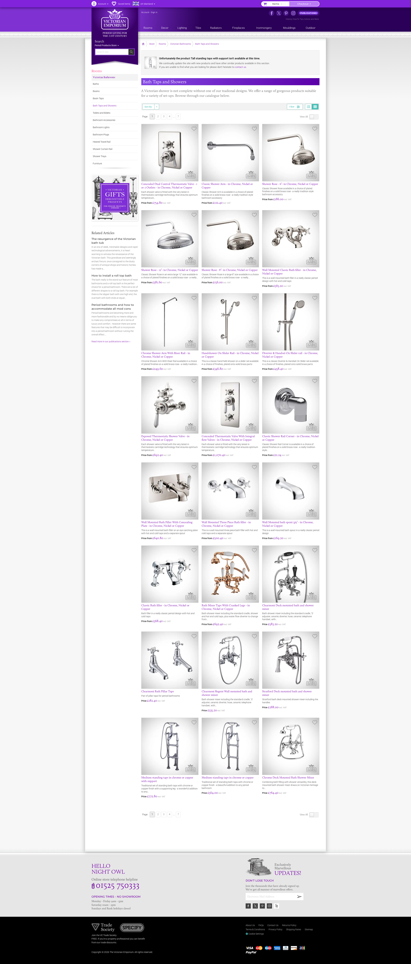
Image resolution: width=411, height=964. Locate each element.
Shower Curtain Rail (102, 149)
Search (99, 41)
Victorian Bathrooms (104, 77)
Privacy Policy (275, 929)
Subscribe (299, 896)
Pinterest (262, 906)
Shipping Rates (293, 929)
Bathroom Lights (101, 127)
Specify (132, 928)
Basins (96, 91)
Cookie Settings (256, 933)
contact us (240, 67)
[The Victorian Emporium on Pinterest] (286, 13)
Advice (307, 19)
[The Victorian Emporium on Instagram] (293, 13)
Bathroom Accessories (104, 120)
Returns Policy (289, 925)
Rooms (97, 70)
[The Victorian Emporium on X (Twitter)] (279, 13)
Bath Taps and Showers (104, 105)
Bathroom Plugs (101, 134)
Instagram (269, 906)
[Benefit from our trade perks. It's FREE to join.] (103, 927)
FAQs (261, 925)
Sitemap (309, 929)
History (289, 19)
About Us (250, 925)
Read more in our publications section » (111, 341)
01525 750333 (118, 884)
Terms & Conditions (255, 929)
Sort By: (148, 106)
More (317, 19)
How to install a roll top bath (112, 275)
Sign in (154, 12)
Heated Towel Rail (101, 142)
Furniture (97, 163)
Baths (96, 84)
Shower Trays (99, 156)
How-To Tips (298, 19)
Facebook (248, 906)
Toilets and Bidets (101, 113)
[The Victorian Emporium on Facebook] (271, 13)
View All (304, 116)
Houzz (276, 906)
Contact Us (272, 925)
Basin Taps (98, 98)
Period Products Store (106, 45)
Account (145, 12)
